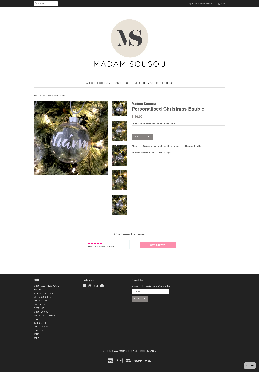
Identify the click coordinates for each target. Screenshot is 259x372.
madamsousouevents (128, 350)
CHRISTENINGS (41, 311)
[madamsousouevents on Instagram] (102, 286)
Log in (191, 3)
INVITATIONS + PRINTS (44, 315)
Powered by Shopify (147, 350)
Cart (223, 3)
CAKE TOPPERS (41, 326)
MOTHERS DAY (41, 300)
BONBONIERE (40, 322)
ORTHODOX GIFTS (42, 296)
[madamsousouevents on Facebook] (84, 286)
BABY (36, 337)
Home (36, 95)
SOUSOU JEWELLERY (44, 293)
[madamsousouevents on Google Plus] (96, 286)
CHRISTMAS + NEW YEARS (46, 285)
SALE (36, 334)
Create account (205, 3)
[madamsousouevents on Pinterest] (90, 286)
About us (121, 83)
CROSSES (38, 319)
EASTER (38, 289)
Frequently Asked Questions (153, 83)
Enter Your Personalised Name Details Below (154, 123)
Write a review (157, 244)
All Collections (97, 83)
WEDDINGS (39, 308)
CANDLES (38, 330)
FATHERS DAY (40, 304)
